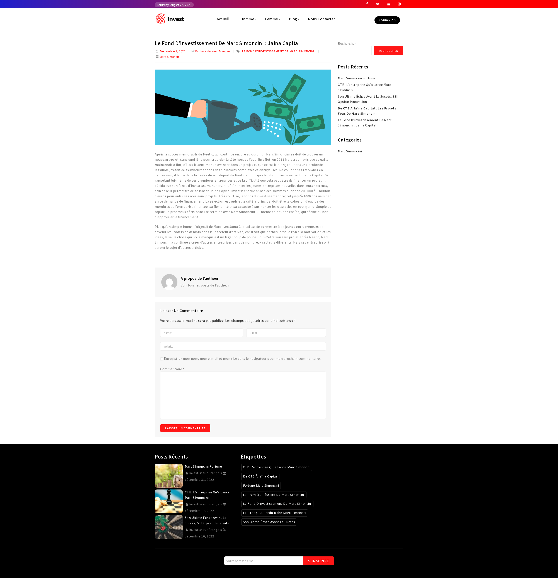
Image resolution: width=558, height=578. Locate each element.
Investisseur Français (205, 473)
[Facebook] (367, 4)
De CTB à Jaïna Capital (260, 476)
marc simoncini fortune (356, 78)
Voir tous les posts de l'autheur (205, 285)
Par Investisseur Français (213, 51)
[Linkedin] (389, 4)
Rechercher (347, 43)
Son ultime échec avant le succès (269, 522)
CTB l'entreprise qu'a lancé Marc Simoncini (276, 467)
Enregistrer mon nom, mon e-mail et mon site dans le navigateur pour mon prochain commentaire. (242, 358)
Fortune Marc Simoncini (261, 485)
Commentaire (172, 369)
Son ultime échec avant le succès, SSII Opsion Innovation (368, 99)
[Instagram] (399, 4)
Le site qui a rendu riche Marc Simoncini (274, 513)
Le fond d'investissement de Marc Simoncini (278, 51)
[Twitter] (378, 4)
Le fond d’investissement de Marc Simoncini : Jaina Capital (364, 122)
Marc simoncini (170, 57)
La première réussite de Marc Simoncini (274, 495)
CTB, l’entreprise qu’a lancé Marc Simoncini (364, 87)
